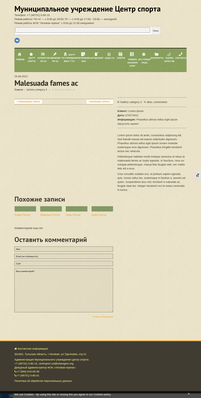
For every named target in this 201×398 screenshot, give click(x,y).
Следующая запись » (100, 101)
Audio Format (99, 215)
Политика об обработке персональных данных (43, 380)
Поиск (156, 31)
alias (149, 102)
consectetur (160, 102)
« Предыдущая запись (28, 101)
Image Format (22, 215)
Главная (18, 89)
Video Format (73, 215)
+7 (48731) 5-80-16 (38, 15)
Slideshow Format (50, 215)
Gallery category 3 (36, 89)
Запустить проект (128, 123)
